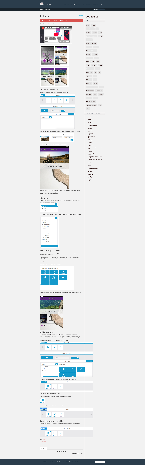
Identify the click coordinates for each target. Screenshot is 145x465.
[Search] (94, 9)
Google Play (94, 65)
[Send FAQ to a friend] (92, 16)
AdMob (87, 25)
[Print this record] (89, 16)
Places (101, 87)
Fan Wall (96, 57)
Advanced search (66, 4)
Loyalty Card (88, 76)
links (99, 72)
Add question (88, 4)
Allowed (93, 25)
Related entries (43, 441)
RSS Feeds (101, 94)
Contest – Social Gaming (91, 43)
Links (89, 148)
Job (88, 150)
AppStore (95, 32)
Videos (89, 120)
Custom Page (89, 47)
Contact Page (89, 39)
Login (101, 4)
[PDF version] (87, 16)
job (95, 72)
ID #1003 (80, 15)
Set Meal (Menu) (91, 127)
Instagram (98, 68)
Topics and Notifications (91, 105)
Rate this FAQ (44, 448)
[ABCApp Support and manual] (45, 3)
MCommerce (89, 79)
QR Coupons (88, 94)
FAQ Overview (61, 461)
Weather (89, 119)
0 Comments (64, 20)
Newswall (95, 83)
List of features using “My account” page (95, 146)
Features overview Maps (92, 163)
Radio (95, 94)
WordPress (90, 117)
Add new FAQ (81, 4)
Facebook (95, 54)
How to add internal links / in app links (95, 159)
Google (87, 65)
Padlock (96, 87)
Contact (77, 461)
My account (88, 83)
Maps (95, 76)
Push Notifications (90, 90)
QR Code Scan (99, 90)
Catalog (100, 36)
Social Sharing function (90, 101)
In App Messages (89, 68)
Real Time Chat (91, 130)
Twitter (100, 105)
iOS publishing (89, 72)
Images (100, 65)
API (97, 28)
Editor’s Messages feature (91, 50)
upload (87, 108)
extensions (88, 54)
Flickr (87, 61)
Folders (43, 439)
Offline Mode (89, 87)
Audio (100, 32)
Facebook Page (89, 57)
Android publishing (90, 28)
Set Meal (95, 97)
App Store (88, 32)
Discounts (96, 47)
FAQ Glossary (71, 461)
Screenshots (88, 97)
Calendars (94, 36)
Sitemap (66, 461)
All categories (74, 4)
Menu (95, 79)
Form (98, 61)
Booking (88, 36)
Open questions (95, 4)
